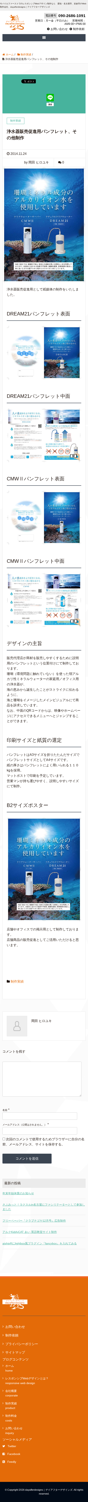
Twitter (12, 1446)
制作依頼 (79, 29)
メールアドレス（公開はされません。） (24, 1124)
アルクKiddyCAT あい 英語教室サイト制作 (29, 1232)
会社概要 (11, 1393)
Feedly (11, 1461)
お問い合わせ (59, 29)
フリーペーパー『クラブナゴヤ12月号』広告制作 (34, 1220)
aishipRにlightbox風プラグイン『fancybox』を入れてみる (39, 1243)
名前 (4, 1110)
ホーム (9, 1368)
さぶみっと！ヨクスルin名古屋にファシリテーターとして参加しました (43, 1207)
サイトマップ (15, 1352)
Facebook (13, 1454)
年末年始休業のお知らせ (18, 1193)
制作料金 (11, 1418)
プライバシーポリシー (21, 1344)
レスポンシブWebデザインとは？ (27, 1381)
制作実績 (17, 981)
